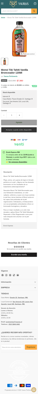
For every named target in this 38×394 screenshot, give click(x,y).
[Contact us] (33, 389)
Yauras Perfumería (10, 76)
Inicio (3, 17)
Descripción (7, 172)
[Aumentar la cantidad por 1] (19, 115)
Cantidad (4, 110)
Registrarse (31, 347)
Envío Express (8, 225)
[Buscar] (34, 11)
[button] (19, 130)
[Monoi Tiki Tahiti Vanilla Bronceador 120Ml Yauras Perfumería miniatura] (4, 61)
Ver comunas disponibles (18, 162)
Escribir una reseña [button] (19, 255)
